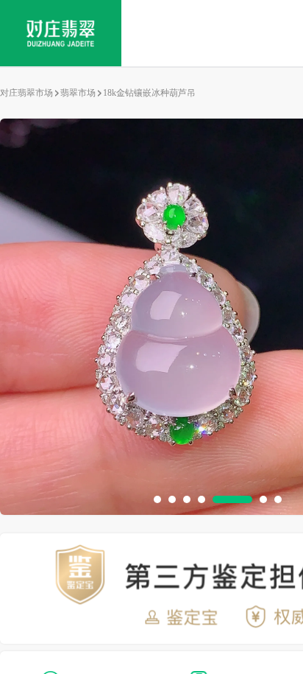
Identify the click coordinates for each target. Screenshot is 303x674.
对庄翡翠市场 (26, 93)
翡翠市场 (78, 93)
